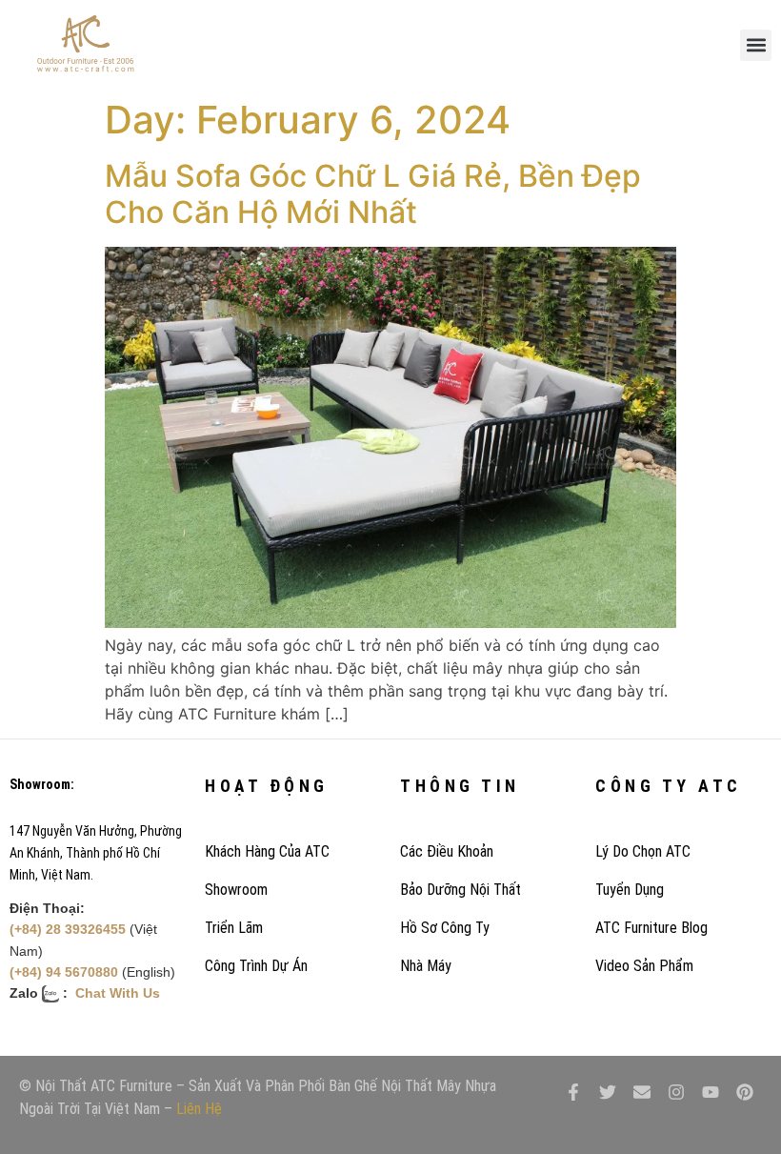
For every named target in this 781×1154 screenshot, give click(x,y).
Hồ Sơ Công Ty (445, 928)
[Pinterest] (745, 1092)
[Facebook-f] (573, 1092)
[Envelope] (642, 1092)
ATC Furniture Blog (651, 928)
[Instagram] (676, 1092)
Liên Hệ (199, 1109)
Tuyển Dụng (629, 890)
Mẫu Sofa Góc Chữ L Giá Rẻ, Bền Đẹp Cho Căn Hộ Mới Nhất (373, 194)
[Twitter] (608, 1092)
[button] (755, 45)
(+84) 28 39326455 (68, 929)
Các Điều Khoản (446, 851)
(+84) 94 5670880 (64, 972)
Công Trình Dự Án (256, 966)
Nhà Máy (425, 966)
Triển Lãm (234, 928)
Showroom (236, 890)
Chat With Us (117, 993)
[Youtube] (710, 1092)
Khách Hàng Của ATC (267, 851)
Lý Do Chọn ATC (643, 851)
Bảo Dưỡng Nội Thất (460, 890)
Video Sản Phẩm (644, 966)
